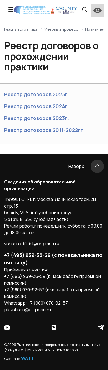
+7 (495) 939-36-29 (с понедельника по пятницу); (53, 259)
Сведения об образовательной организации (40, 185)
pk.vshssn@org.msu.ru (27, 310)
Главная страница (20, 29)
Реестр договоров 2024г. (36, 106)
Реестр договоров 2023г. (36, 118)
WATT (27, 358)
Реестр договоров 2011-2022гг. (44, 130)
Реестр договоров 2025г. (36, 94)
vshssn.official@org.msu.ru (31, 244)
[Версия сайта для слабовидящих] (97, 10)
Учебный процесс (61, 29)
